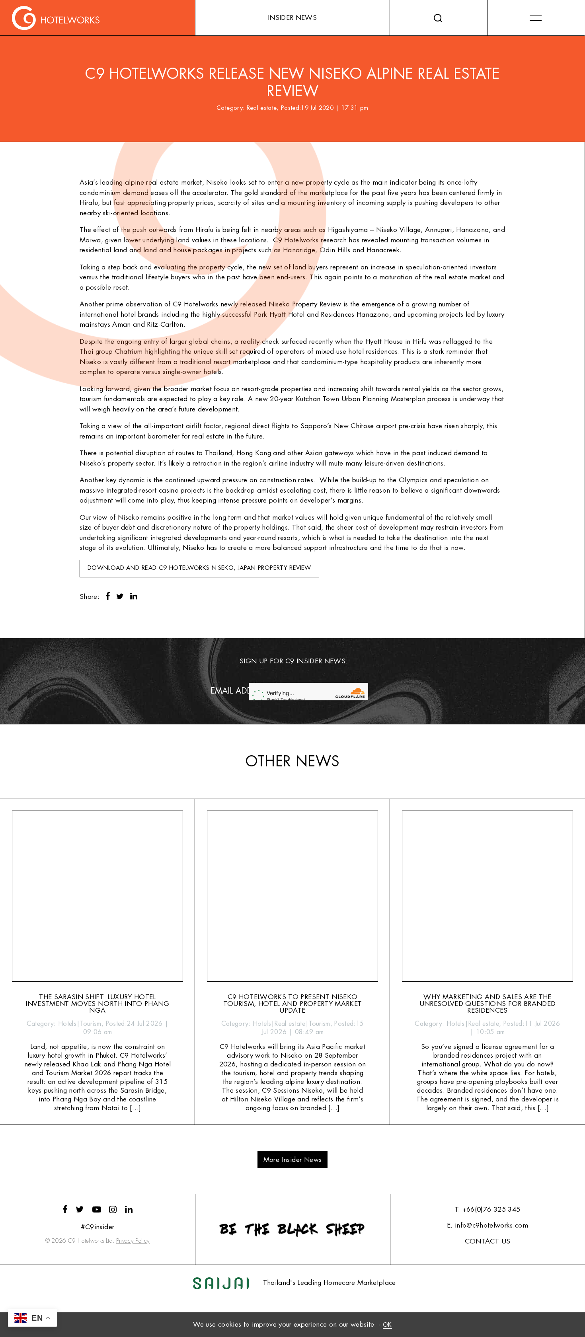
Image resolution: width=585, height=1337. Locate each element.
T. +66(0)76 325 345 (487, 1209)
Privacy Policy (133, 1241)
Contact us (487, 1241)
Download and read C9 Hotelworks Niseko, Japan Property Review (199, 568)
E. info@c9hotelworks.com (487, 1225)
